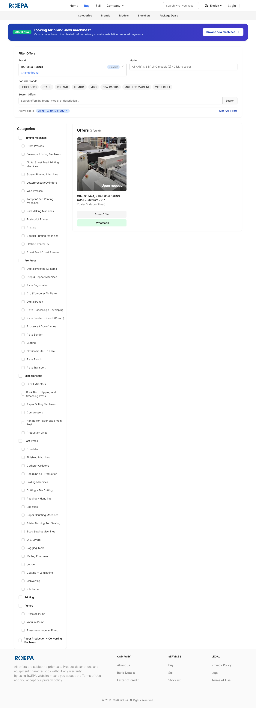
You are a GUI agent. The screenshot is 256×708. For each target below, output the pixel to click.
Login (232, 5)
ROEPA (124, 700)
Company (114, 5)
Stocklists (144, 15)
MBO (94, 87)
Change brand (30, 72)
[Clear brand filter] (122, 66)
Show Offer (102, 214)
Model (133, 60)
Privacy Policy (222, 665)
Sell (98, 5)
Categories (85, 15)
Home (74, 5)
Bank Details (126, 672)
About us (123, 665)
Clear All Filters (228, 110)
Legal (215, 672)
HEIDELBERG (29, 87)
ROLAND (62, 87)
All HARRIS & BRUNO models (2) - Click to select (161, 66)
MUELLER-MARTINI (137, 87)
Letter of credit (128, 680)
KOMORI (79, 87)
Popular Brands (28, 81)
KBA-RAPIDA (111, 87)
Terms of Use (221, 680)
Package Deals (168, 15)
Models (124, 15)
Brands (105, 15)
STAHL (47, 87)
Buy (87, 5)
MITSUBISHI (162, 87)
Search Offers (27, 94)
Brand (22, 60)
